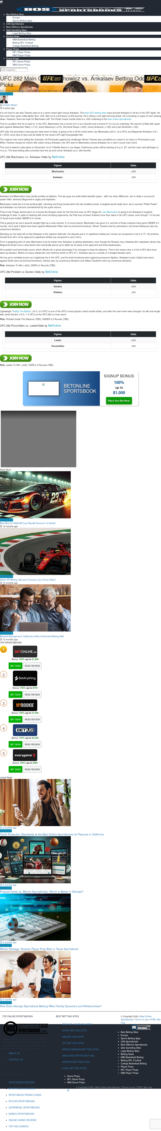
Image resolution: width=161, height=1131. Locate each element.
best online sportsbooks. (120, 119)
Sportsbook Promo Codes (25, 1094)
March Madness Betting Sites (80, 1049)
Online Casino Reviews (22, 1120)
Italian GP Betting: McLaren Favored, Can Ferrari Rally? (28, 579)
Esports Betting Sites (76, 1061)
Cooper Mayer (10, 104)
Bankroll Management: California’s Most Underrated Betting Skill (32, 636)
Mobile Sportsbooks (21, 1113)
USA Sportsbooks (15, 23)
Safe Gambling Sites (16, 30)
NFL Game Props (21, 61)
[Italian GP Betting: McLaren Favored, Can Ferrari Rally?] (80, 551)
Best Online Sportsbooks (12, 90)
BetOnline (58, 157)
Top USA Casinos (18, 1126)
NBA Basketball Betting (24, 39)
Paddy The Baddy (22, 311)
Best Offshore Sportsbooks (19, 26)
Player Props (12, 48)
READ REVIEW (32, 665)
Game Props (12, 58)
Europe (16, 17)
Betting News (12, 36)
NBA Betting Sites (73, 1036)
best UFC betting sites (95, 112)
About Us (14, 1053)
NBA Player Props (21, 55)
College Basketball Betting (26, 45)
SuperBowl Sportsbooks (24, 1107)
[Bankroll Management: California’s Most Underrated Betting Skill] (80, 608)
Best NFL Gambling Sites (77, 1024)
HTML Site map (144, 1087)
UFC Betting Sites (73, 1043)
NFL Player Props (21, 52)
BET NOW (15, 665)
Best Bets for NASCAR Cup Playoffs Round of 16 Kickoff (27, 523)
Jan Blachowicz (110, 211)
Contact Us (16, 1059)
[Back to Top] (68, 1090)
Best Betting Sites (15, 14)
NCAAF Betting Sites (74, 1030)
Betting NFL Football (23, 42)
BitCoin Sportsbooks (22, 1101)
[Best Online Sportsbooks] (80, 9)
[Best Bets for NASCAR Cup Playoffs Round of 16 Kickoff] (80, 494)
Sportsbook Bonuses (22, 1088)
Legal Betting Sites (22, 33)
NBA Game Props (21, 64)
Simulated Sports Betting (78, 1055)
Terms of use (142, 1019)
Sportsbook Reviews (21, 1082)
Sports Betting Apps (22, 20)
